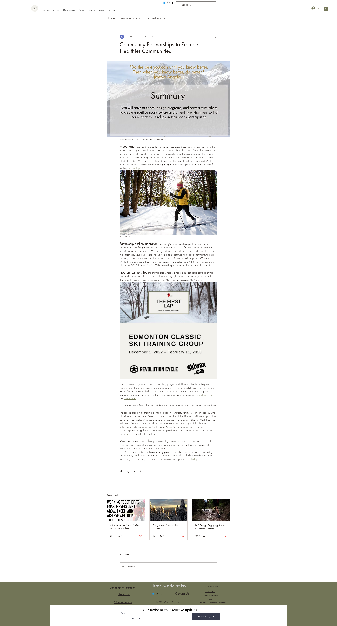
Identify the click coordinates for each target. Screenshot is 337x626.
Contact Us (182, 593)
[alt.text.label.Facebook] (172, 2)
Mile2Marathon (123, 602)
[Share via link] (140, 471)
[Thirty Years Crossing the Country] (169, 510)
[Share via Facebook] (121, 471)
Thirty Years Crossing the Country (165, 527)
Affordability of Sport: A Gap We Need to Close (125, 527)
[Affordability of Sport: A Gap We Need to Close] (126, 510)
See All (227, 494)
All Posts (111, 18)
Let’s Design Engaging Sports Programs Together (210, 527)
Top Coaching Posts (155, 18)
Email (123, 613)
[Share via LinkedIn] (134, 471)
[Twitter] (164, 2)
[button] (326, 8)
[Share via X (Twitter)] (127, 471)
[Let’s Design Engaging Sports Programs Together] (211, 510)
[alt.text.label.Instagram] (168, 2)
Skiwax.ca (124, 594)
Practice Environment (130, 18)
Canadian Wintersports (123, 587)
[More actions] (215, 36)
